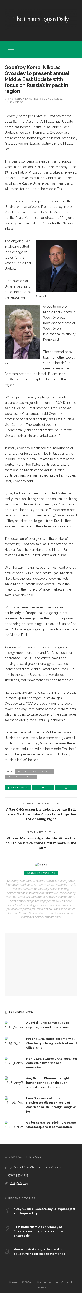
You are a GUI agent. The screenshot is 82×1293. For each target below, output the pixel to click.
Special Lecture (21, 776)
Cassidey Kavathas (25, 98)
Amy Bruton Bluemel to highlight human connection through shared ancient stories (50, 1083)
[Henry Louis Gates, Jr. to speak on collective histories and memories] (14, 1061)
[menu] (11, 49)
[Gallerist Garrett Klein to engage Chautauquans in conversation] (14, 1125)
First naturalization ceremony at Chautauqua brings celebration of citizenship (51, 1043)
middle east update (34, 771)
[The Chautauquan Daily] (41, 19)
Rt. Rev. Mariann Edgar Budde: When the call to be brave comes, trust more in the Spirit (41, 843)
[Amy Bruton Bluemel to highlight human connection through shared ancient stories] (14, 1081)
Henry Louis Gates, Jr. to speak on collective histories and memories (51, 1063)
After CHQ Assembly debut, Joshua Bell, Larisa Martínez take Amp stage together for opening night (41, 814)
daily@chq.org (19, 1183)
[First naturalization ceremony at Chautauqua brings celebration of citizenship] (14, 1041)
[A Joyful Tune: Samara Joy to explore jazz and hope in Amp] (14, 1025)
